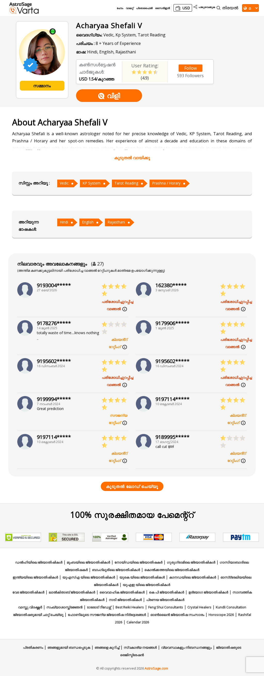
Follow (190, 68)
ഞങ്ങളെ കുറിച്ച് (107, 647)
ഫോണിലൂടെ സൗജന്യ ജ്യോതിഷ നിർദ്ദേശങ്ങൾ (107, 614)
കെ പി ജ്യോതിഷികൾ (166, 592)
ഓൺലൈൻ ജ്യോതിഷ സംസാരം (177, 614)
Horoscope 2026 (221, 614)
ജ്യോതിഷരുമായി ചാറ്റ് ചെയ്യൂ (38, 614)
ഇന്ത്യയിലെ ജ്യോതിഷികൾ (35, 577)
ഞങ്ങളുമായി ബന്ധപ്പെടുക (68, 647)
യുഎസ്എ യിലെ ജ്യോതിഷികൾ (88, 577)
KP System (91, 183)
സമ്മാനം (42, 85)
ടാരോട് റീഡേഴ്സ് (99, 607)
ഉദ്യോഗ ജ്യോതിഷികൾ (208, 592)
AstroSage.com (156, 668)
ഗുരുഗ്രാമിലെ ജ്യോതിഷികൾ (191, 562)
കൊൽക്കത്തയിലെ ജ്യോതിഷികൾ (171, 569)
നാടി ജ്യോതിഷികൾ (125, 599)
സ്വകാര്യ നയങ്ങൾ (140, 647)
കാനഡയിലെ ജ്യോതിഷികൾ (192, 577)
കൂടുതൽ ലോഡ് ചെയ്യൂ (132, 486)
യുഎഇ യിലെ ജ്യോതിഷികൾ (146, 584)
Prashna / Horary (166, 183)
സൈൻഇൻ (162, 8)
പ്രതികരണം (33, 647)
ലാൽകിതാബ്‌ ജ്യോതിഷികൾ (72, 592)
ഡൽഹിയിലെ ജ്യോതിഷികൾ (38, 562)
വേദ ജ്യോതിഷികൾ (28, 592)
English (88, 222)
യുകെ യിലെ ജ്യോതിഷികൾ (142, 577)
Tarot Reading (126, 183)
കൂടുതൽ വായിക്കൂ (132, 157)
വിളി (113, 95)
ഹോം (120, 8)
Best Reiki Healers (130, 607)
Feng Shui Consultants (165, 607)
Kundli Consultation (231, 607)
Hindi (64, 222)
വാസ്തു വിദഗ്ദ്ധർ (30, 607)
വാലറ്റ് (130, 8)
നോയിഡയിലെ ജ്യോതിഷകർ (138, 562)
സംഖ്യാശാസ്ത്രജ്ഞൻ (64, 607)
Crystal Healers (199, 607)
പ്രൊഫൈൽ (144, 8)
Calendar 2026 (138, 622)
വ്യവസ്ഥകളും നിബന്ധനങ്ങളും (186, 647)
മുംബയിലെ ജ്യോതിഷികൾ (88, 562)
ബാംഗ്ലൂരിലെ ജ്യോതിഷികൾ (116, 569)
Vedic (64, 183)
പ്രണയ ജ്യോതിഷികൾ (165, 599)
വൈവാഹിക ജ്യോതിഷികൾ (122, 592)
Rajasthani (116, 222)
